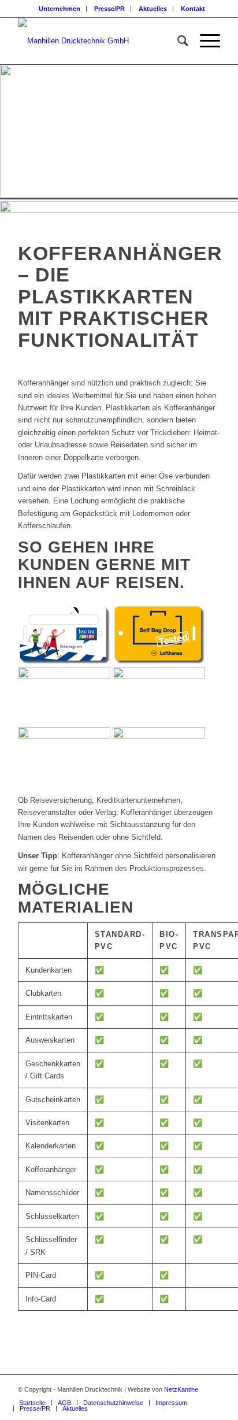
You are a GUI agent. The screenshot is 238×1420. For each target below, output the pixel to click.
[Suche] (177, 41)
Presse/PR (109, 8)
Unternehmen (59, 8)
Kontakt (193, 8)
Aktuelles (153, 8)
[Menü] (204, 41)
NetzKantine (181, 1389)
